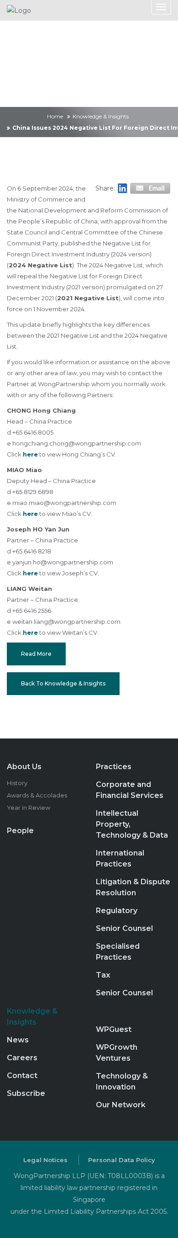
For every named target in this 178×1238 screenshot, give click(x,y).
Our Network (121, 1104)
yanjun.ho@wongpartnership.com (62, 562)
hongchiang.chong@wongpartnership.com (76, 443)
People (20, 830)
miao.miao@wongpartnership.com (64, 502)
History (17, 782)
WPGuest (113, 1029)
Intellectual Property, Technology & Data (132, 824)
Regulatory (116, 910)
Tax (103, 975)
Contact (22, 1075)
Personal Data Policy (121, 1160)
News (18, 1040)
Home (55, 116)
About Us (24, 766)
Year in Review (28, 807)
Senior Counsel (124, 928)
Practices (113, 766)
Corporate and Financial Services (129, 790)
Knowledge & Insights (101, 116)
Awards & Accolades (37, 795)
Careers (22, 1057)
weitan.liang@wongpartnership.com (66, 621)
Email (150, 188)
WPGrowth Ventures (116, 1053)
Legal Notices (45, 1160)
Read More (36, 653)
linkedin (122, 188)
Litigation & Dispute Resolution (133, 887)
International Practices (120, 858)
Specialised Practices (118, 952)
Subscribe (26, 1093)
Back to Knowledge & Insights (63, 683)
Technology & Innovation (122, 1081)
